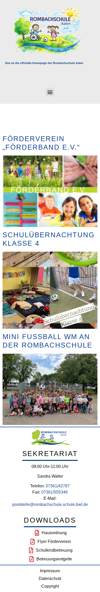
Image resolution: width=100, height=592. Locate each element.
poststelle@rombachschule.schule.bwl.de (50, 504)
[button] (50, 92)
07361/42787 (58, 486)
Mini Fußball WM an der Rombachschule (47, 341)
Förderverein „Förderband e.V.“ (41, 143)
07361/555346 (54, 492)
